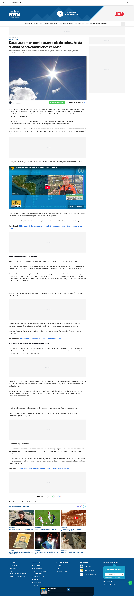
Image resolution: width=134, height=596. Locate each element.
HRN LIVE (104, 23)
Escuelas (48, 501)
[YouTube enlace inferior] (107, 584)
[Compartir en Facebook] (48, 496)
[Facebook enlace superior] (127, 2)
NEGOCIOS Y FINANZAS (51, 23)
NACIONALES (38, 23)
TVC (9, 2)
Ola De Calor (30, 501)
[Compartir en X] (56, 496)
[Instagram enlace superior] (130, 2)
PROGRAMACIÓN (95, 23)
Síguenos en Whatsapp (58, 102)
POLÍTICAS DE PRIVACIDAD (18, 576)
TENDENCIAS (64, 23)
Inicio (10, 37)
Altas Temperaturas (40, 501)
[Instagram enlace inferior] (114, 584)
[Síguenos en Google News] (59, 496)
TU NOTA (4, 2)
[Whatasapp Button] (130, 583)
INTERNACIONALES (75, 23)
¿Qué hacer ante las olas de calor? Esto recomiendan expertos (44, 468)
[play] (68, 589)
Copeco (24, 501)
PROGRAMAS (29, 23)
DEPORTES (85, 23)
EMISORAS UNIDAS (16, 2)
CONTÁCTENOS (14, 565)
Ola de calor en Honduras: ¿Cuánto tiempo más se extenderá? (43, 338)
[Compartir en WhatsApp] (52, 496)
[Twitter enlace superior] (125, 2)
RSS (11, 571)
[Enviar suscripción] (122, 574)
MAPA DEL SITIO (15, 568)
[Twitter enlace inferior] (104, 584)
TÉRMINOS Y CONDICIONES (18, 574)
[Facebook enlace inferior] (111, 584)
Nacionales (15, 37)
